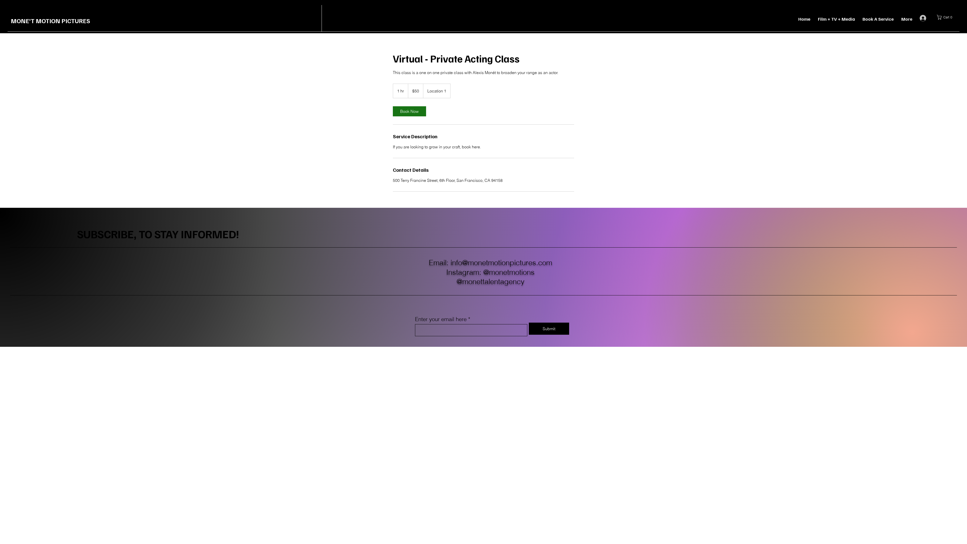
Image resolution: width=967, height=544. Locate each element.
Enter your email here (441, 319)
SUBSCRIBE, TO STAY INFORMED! (158, 234)
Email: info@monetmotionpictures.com (490, 262)
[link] (409, 111)
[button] (946, 17)
